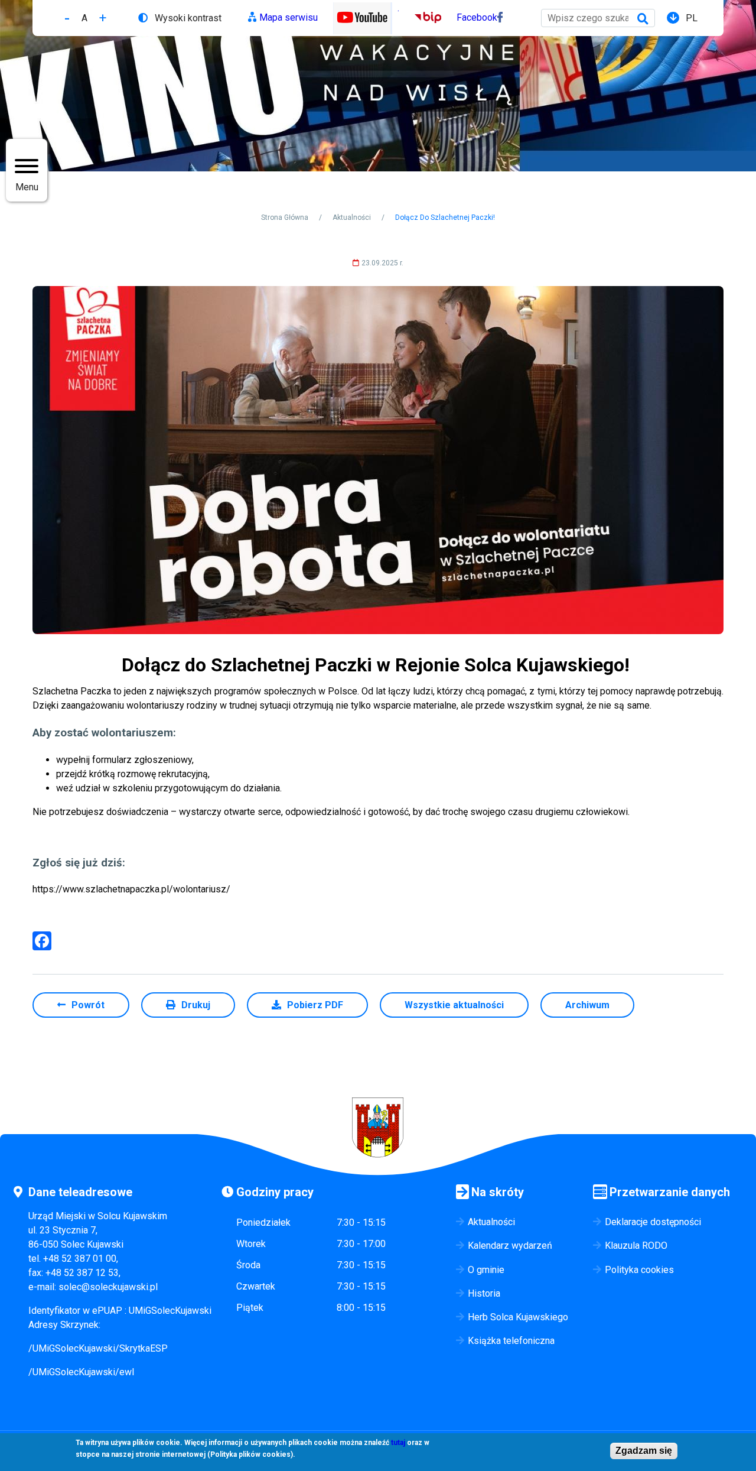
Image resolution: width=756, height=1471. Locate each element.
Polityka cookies (639, 1269)
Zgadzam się (643, 1451)
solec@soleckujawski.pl (108, 1287)
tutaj (398, 1442)
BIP (422, 17)
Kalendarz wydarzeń (510, 1245)
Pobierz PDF (315, 1005)
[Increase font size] (102, 18)
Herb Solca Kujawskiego (518, 1317)
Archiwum (587, 1005)
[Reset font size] (84, 18)
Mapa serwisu (288, 17)
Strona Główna (284, 217)
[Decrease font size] (67, 18)
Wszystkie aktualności (454, 1005)
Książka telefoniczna (511, 1340)
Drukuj (195, 1005)
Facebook (477, 17)
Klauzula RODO (636, 1245)
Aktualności (352, 217)
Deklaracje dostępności (653, 1222)
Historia (484, 1293)
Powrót (88, 1005)
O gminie (486, 1269)
